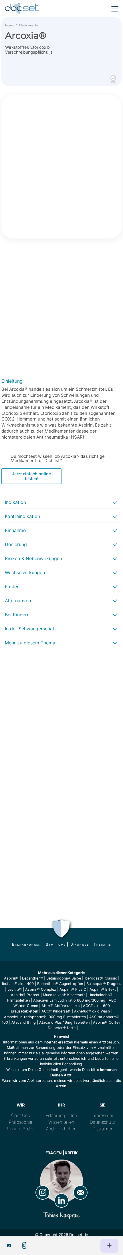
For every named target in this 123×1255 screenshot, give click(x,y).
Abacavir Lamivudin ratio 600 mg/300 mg (69, 1000)
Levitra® (14, 989)
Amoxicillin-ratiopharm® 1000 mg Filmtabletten (45, 1017)
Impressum (102, 1115)
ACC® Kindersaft (56, 1011)
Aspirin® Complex (40, 989)
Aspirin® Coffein (107, 1022)
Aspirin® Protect (25, 995)
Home (9, 25)
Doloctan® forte (62, 1028)
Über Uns (20, 1115)
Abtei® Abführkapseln (60, 1006)
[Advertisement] (61, 309)
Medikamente (28, 25)
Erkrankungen (26, 944)
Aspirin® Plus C (72, 989)
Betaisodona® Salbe (63, 978)
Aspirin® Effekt (103, 989)
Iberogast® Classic (100, 978)
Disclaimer (102, 1128)
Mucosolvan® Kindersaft (64, 995)
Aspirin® (11, 978)
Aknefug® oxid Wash (92, 1011)
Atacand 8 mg (23, 1022)
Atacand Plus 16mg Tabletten (64, 1022)
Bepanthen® (32, 978)
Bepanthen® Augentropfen (60, 984)
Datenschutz (102, 1122)
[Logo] (22, 8)
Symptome (56, 944)
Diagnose (79, 944)
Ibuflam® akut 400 (18, 984)
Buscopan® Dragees (103, 984)
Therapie (102, 944)
